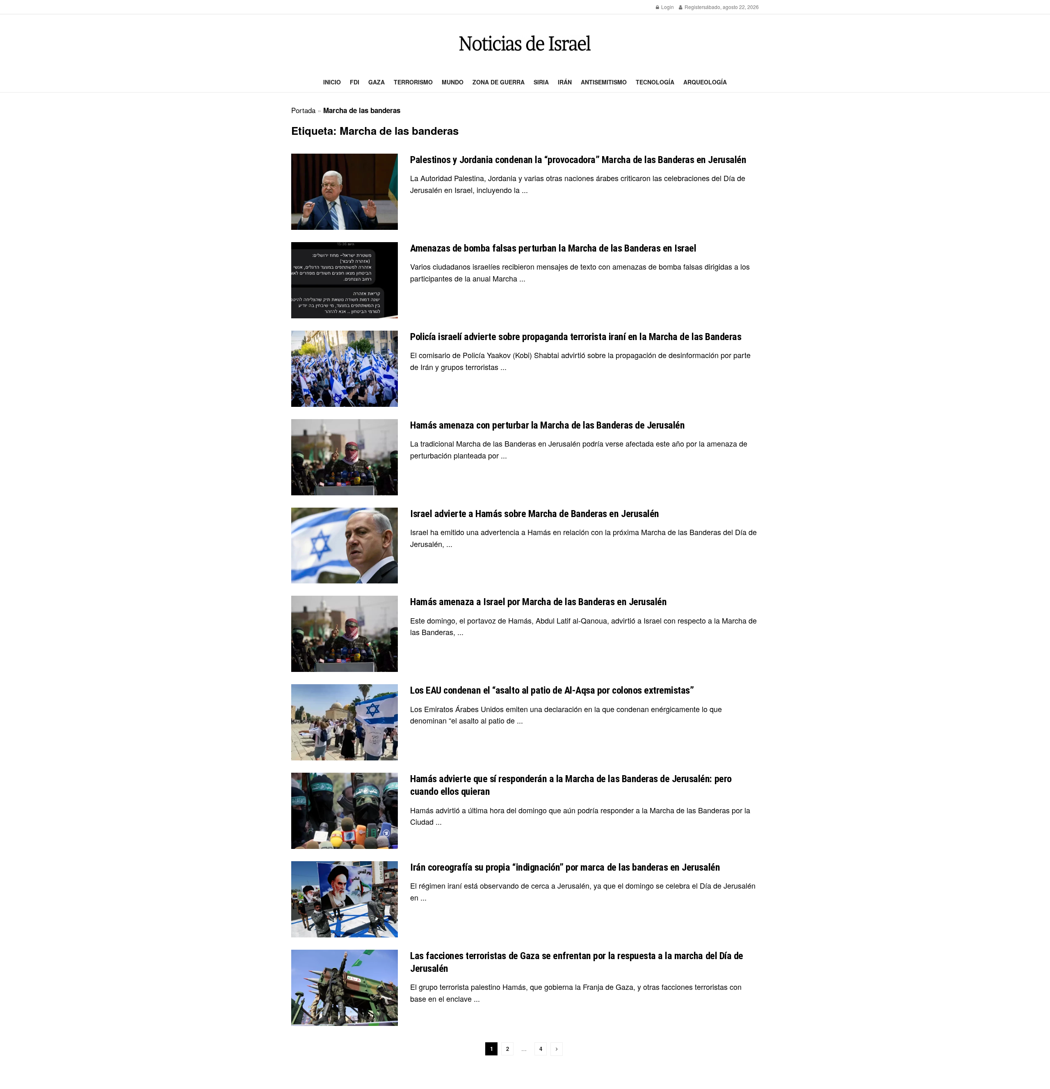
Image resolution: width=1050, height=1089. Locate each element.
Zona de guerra (498, 82)
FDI (354, 82)
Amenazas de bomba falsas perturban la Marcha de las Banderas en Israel (553, 248)
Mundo (452, 82)
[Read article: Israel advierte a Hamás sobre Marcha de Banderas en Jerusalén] (344, 546)
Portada (303, 110)
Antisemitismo (604, 82)
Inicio (332, 82)
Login (667, 6)
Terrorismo (413, 82)
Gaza (376, 82)
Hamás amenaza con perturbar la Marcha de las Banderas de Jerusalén (547, 425)
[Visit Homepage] (525, 43)
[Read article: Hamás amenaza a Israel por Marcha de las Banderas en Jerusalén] (344, 634)
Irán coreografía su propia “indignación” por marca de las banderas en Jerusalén (565, 867)
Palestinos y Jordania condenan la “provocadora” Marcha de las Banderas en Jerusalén (578, 160)
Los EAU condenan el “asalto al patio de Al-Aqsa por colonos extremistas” (552, 690)
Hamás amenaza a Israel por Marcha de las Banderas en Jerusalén (538, 602)
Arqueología (705, 82)
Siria (541, 82)
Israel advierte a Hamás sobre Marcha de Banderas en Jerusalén (534, 514)
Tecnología (655, 82)
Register (693, 6)
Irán (565, 82)
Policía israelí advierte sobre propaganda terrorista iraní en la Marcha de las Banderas (575, 337)
